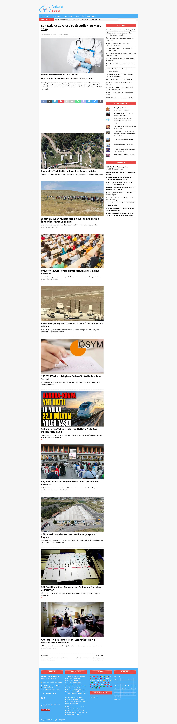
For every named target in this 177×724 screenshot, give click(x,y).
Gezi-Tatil (80, 16)
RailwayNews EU (76, 714)
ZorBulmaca (82, 699)
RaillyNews (68, 707)
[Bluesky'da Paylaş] (95, 101)
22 (135, 691)
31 (119, 697)
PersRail (67, 711)
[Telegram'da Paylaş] (89, 101)
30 (115, 697)
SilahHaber (80, 688)
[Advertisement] (72, 118)
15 (135, 688)
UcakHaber (83, 686)
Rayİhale (84, 701)
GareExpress (69, 709)
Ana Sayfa (44, 16)
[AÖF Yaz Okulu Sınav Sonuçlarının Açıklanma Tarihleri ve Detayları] (72, 567)
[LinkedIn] (45, 698)
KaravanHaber (78, 684)
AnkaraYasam (69, 682)
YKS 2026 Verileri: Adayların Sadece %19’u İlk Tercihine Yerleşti (71, 377)
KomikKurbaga (78, 697)
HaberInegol (68, 692)
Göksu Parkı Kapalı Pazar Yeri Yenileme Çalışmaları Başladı (69, 536)
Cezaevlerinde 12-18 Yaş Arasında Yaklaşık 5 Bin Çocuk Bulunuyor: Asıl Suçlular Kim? (124, 134)
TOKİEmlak (75, 703)
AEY (66, 693)
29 (135, 694)
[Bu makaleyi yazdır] (72, 101)
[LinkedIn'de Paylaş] (55, 101)
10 (119, 688)
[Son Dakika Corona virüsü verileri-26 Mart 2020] (72, 72)
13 (128, 688)
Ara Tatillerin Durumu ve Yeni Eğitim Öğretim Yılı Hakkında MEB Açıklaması (68, 641)
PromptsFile (68, 714)
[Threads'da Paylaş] (100, 101)
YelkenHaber (69, 686)
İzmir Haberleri (94, 697)
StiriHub (74, 712)
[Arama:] (127, 20)
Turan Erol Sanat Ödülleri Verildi (123, 139)
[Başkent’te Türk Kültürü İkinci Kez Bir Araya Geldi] (72, 151)
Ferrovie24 (68, 712)
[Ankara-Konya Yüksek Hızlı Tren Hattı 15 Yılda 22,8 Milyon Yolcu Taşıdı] (72, 409)
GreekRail (81, 711)
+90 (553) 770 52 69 (48, 688)
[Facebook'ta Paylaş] (44, 101)
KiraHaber (84, 692)
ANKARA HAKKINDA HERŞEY (60, 35)
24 (119, 694)
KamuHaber (76, 686)
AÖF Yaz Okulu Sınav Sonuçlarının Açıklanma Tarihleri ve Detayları (71, 588)
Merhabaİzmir (69, 684)
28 (131, 694)
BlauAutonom (74, 711)
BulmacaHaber (81, 693)
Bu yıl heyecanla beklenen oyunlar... (124, 154)
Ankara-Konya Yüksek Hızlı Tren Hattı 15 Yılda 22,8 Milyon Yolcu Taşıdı (69, 430)
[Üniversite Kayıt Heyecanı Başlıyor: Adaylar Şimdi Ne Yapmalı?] (72, 251)
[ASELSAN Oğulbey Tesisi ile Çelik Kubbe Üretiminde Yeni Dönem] (72, 303)
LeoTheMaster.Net (70, 690)
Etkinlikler (57, 16)
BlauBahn (83, 707)
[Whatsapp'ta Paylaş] (78, 101)
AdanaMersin (77, 682)
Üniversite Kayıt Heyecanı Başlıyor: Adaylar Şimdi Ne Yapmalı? (70, 272)
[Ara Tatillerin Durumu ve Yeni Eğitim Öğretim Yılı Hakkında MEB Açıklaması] (72, 619)
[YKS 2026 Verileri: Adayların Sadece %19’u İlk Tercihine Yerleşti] (72, 356)
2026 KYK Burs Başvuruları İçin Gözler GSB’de (119, 98)
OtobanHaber (76, 692)
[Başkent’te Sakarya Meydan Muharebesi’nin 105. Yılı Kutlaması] (72, 461)
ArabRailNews (77, 709)
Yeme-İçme (68, 16)
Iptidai (74, 688)
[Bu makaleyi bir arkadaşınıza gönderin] (66, 101)
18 (122, 691)
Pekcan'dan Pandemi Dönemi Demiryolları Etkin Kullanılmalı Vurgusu (123, 121)
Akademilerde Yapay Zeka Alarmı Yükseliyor (119, 79)
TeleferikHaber (81, 676)
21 (131, 691)
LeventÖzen (68, 680)
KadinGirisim (76, 680)
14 (131, 688)
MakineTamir (69, 688)
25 (122, 694)
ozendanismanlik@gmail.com (51, 690)
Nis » (119, 699)
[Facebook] (42, 698)
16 (115, 691)
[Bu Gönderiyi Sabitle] (61, 101)
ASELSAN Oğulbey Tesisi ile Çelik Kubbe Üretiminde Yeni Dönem (72, 325)
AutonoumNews (76, 707)
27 (128, 694)
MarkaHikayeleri (72, 693)
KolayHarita (68, 699)
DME (77, 712)
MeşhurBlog (68, 703)
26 (125, 694)
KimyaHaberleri (78, 678)
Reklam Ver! (91, 16)
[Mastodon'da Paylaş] (83, 101)
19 (125, 691)
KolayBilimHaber (80, 690)
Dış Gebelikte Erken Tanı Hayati (123, 144)
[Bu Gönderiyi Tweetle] (49, 101)
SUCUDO (68, 676)
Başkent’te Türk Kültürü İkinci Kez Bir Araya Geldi (68, 170)
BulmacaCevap (69, 697)
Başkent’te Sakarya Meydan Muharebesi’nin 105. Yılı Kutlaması (70, 483)
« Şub (115, 699)
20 (128, 691)
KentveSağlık (69, 701)
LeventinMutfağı (77, 701)
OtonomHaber (69, 678)
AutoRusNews (83, 712)
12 (125, 688)
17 (119, 691)
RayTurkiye (75, 699)
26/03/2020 (47, 35)
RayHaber (121, 162)
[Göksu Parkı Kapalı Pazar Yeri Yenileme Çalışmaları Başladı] (72, 514)
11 (122, 688)
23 (115, 694)
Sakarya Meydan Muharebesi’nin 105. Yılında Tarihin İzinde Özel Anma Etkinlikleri (70, 220)
